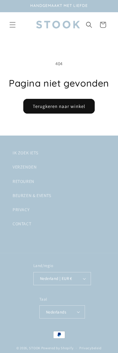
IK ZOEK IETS (25, 153)
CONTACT (22, 224)
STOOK (35, 348)
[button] (13, 25)
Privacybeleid (90, 348)
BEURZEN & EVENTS (32, 195)
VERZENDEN (25, 167)
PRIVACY (21, 209)
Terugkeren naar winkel (59, 106)
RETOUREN (23, 181)
